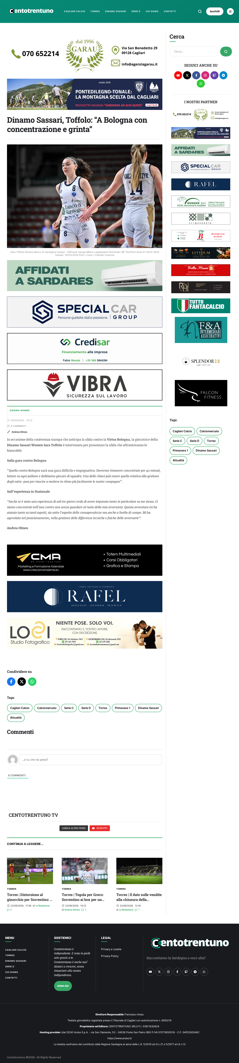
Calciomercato (47, 708)
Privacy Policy (109, 956)
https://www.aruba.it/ (119, 1038)
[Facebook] (11, 681)
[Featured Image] (30, 871)
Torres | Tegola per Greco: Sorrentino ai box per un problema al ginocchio (82, 899)
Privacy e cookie (111, 949)
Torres (103, 708)
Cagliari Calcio (19, 708)
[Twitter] (21, 681)
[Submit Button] (226, 51)
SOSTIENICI (62, 938)
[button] (200, 11)
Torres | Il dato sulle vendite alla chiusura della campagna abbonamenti (139, 899)
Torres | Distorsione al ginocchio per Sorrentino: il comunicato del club (29, 899)
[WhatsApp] (32, 681)
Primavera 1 (122, 708)
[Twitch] (214, 75)
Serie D (86, 708)
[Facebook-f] (196, 75)
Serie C (69, 708)
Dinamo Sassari (148, 708)
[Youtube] (178, 75)
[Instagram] (205, 75)
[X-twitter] (187, 75)
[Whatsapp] (201, 83)
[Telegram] (223, 75)
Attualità (16, 717)
